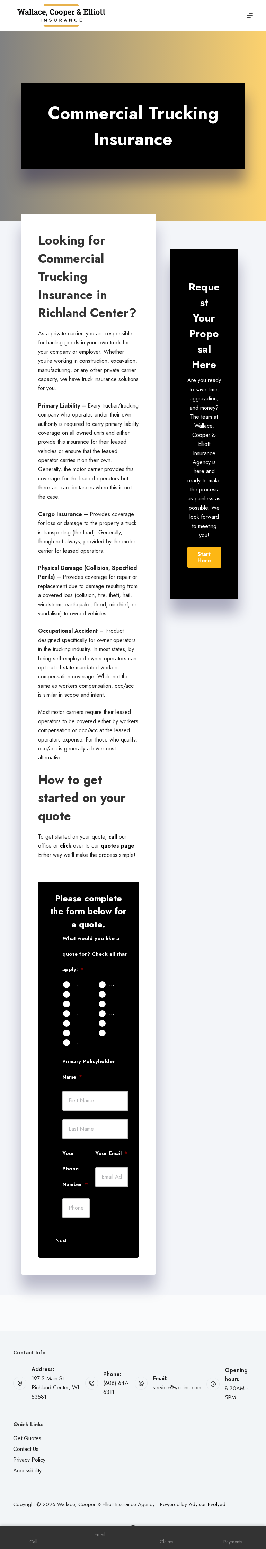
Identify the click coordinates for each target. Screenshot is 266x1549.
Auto (78, 984)
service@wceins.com (177, 1388)
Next (60, 1240)
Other (79, 1042)
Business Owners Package (115, 1023)
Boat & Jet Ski (115, 1013)
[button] (204, 557)
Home (115, 984)
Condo (79, 994)
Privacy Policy (29, 1460)
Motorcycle (79, 1013)
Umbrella (79, 1023)
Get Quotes (27, 1438)
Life (112, 1003)
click (65, 846)
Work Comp (79, 1032)
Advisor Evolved (207, 1504)
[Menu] (250, 15)
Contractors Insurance (115, 1032)
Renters (115, 994)
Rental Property (79, 1003)
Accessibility (27, 1470)
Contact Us (25, 1449)
